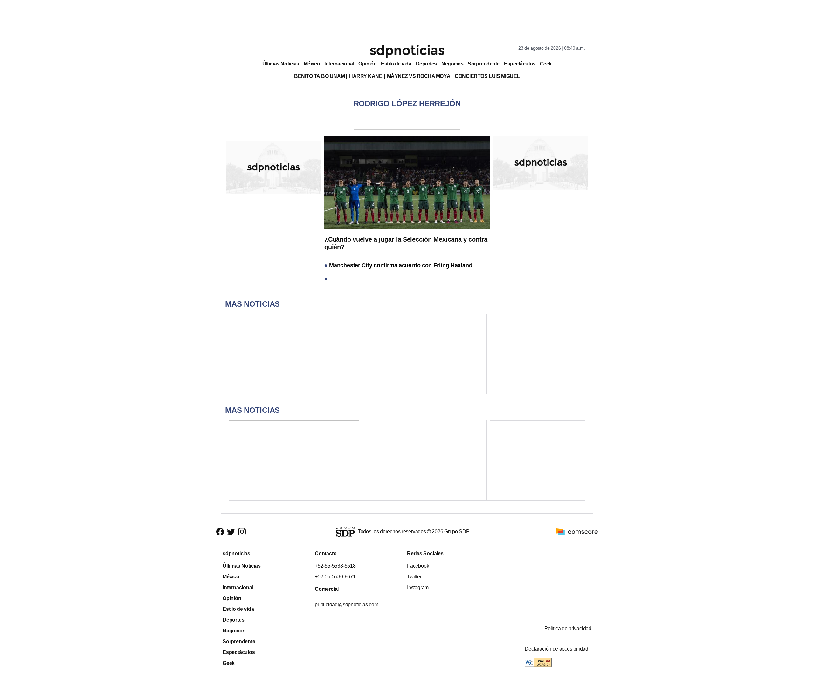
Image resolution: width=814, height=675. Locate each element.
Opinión (367, 63)
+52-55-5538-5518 (335, 566)
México (312, 63)
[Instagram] (242, 531)
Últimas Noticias (280, 63)
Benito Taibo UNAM (319, 76)
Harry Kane (365, 76)
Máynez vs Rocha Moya (419, 76)
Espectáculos (519, 63)
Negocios (452, 63)
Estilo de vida (396, 63)
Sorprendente (484, 63)
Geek (546, 63)
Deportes (426, 63)
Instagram (418, 587)
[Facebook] (220, 531)
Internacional (339, 63)
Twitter (414, 576)
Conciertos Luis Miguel (487, 76)
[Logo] (407, 51)
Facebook (418, 566)
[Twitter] (231, 531)
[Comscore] (577, 531)
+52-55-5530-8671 (335, 576)
